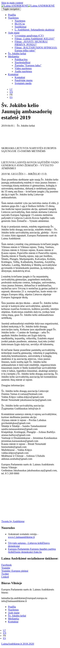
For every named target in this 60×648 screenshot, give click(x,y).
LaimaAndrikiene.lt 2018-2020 (17, 643)
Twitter (5, 573)
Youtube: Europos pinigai (14, 570)
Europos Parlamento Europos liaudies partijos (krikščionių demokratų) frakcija (32, 550)
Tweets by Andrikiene (12, 521)
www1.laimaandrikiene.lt (21, 537)
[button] (13, 17)
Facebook (6, 564)
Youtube (5, 567)
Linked (5, 576)
